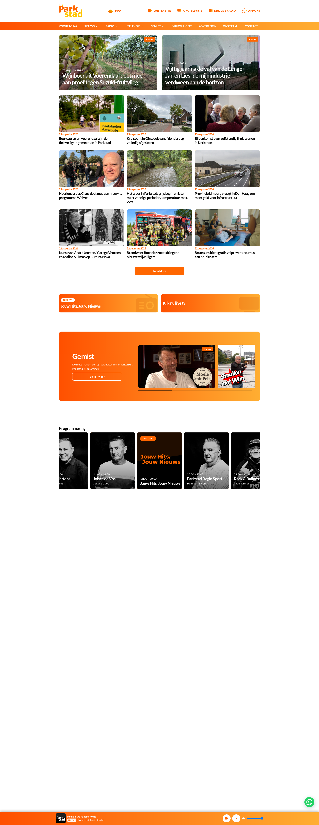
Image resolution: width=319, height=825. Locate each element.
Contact (251, 26)
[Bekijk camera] (227, 818)
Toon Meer (159, 270)
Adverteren (207, 26)
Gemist (156, 26)
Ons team (230, 26)
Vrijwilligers (182, 26)
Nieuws (89, 26)
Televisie (133, 26)
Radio (110, 26)
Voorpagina (68, 26)
